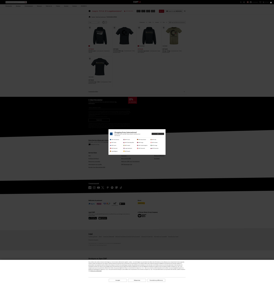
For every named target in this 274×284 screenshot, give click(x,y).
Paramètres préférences (156, 280)
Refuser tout (137, 280)
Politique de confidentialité (96, 271)
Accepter (118, 280)
